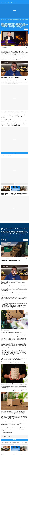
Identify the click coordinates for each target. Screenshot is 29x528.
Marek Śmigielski (16, 191)
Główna (2, 2)
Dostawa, (10, 442)
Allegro (5, 298)
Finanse (16, 2)
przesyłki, (25, 442)
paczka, (16, 442)
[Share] (26, 47)
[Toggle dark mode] (25, 1)
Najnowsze (5, 2)
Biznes (12, 2)
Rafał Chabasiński (7, 191)
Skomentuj (5, 47)
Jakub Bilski (25, 191)
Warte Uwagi (21, 444)
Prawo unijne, (22, 442)
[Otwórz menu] (26, 1)
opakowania (3, 387)
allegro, (7, 442)
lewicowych (5, 54)
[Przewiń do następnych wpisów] (27, 190)
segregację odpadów (10, 336)
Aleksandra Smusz (3, 239)
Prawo (9, 2)
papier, (19, 442)
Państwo (26, 29)
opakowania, (13, 442)
